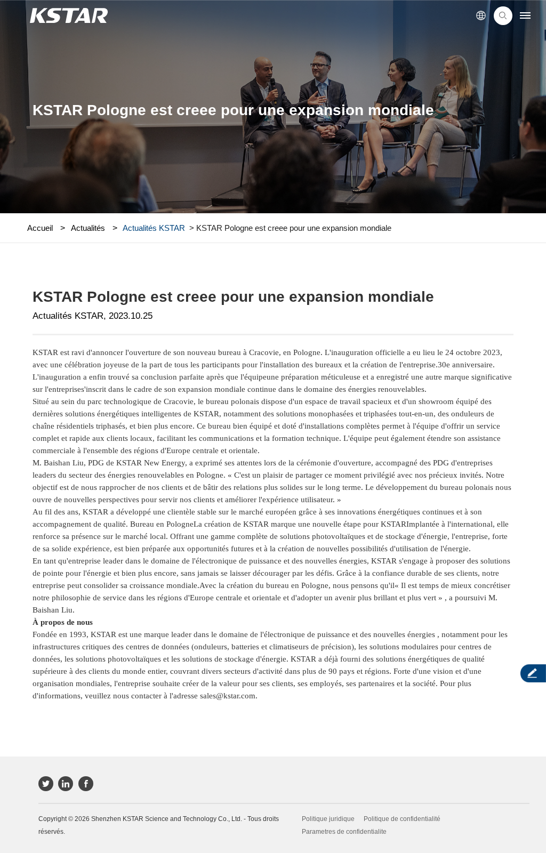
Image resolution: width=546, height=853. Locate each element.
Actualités (88, 227)
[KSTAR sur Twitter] (45, 783)
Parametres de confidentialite (344, 831)
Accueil (40, 227)
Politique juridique (328, 819)
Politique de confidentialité (402, 819)
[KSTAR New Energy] (68, 15)
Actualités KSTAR (154, 227)
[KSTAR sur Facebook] (85, 783)
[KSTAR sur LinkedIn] (65, 783)
